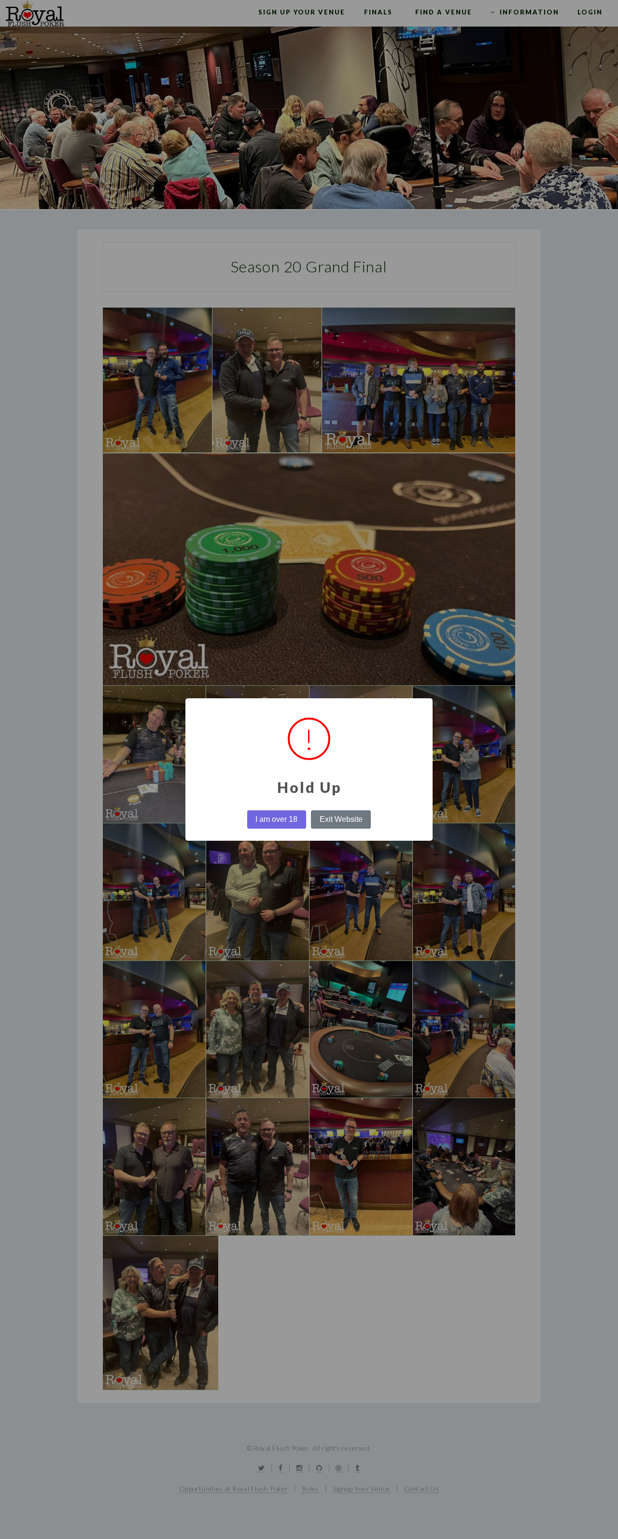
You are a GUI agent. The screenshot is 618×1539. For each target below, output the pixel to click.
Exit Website (341, 819)
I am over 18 (276, 819)
